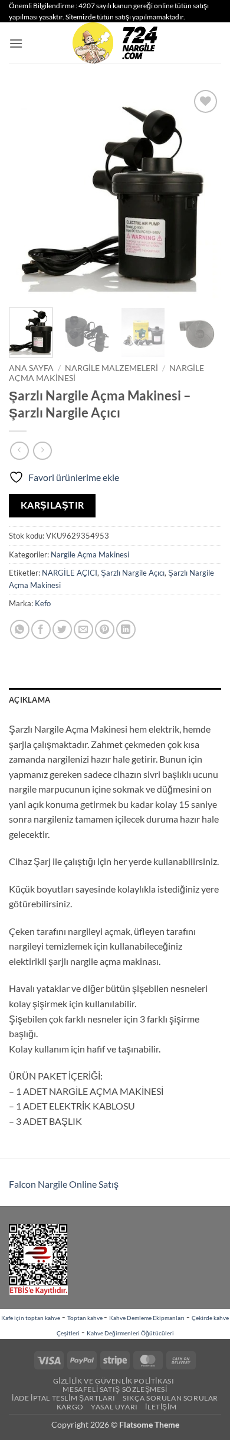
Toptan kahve (85, 1317)
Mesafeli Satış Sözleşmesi (115, 1389)
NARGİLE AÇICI (69, 572)
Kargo (70, 1406)
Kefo (43, 603)
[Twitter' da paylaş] (62, 629)
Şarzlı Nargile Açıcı (133, 572)
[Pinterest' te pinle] (104, 629)
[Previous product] (42, 451)
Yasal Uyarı (114, 1406)
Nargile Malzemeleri (111, 368)
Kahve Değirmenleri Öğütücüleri (130, 1333)
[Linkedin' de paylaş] (126, 629)
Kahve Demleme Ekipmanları (147, 1317)
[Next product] (19, 451)
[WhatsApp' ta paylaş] (19, 629)
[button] (16, 43)
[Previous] (27, 193)
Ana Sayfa (31, 368)
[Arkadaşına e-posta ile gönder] (83, 629)
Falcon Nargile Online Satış (64, 1184)
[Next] (202, 193)
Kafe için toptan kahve (30, 1317)
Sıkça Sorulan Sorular (170, 1398)
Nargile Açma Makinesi (90, 554)
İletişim (160, 1406)
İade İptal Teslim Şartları (64, 1398)
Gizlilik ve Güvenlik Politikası (114, 1380)
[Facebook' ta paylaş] (41, 629)
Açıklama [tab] (29, 699)
